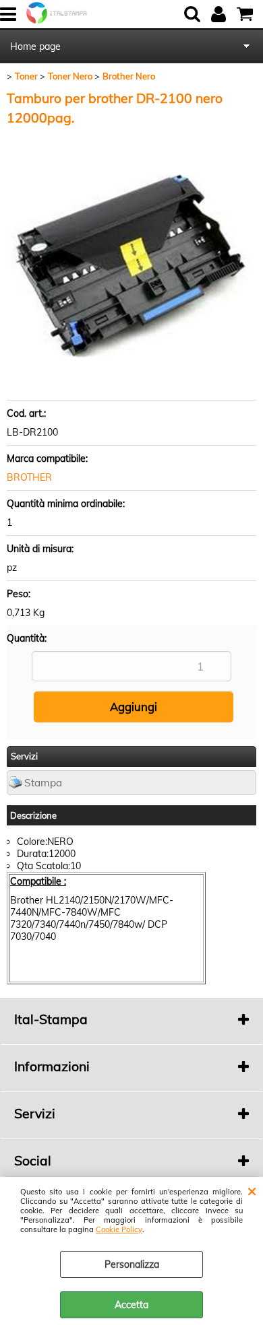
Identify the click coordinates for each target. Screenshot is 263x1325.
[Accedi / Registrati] (220, 14)
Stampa (43, 782)
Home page (35, 46)
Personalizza (132, 1264)
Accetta (131, 1305)
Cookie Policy (119, 1229)
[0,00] (246, 14)
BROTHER (29, 477)
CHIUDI (251, 1190)
